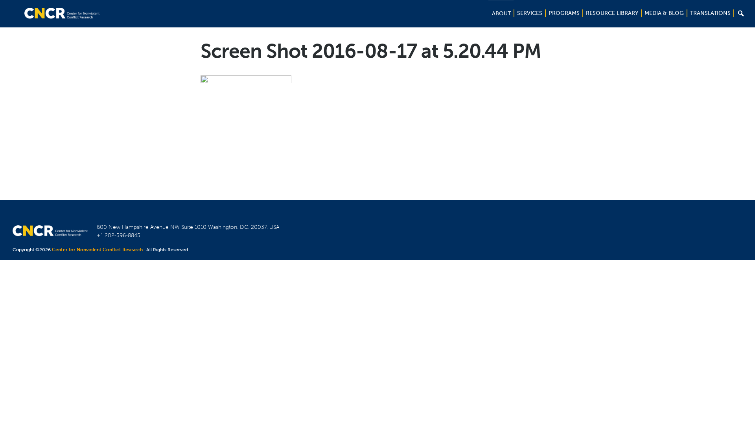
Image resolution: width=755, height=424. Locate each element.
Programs (564, 13)
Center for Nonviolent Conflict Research (97, 249)
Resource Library (612, 13)
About (501, 13)
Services (529, 13)
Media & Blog (664, 13)
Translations (710, 13)
